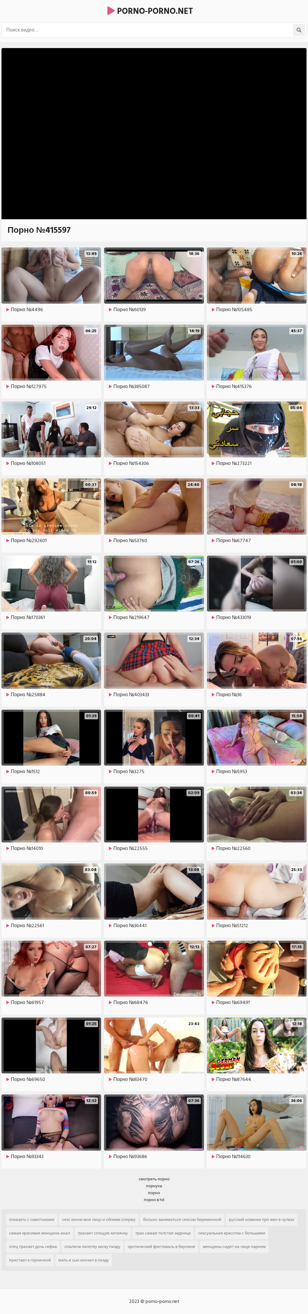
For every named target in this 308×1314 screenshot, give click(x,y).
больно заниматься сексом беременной (182, 1219)
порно (154, 1192)
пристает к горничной (30, 1260)
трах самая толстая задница (163, 1233)
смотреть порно (154, 1179)
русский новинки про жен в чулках (261, 1219)
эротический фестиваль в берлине (161, 1246)
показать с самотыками (31, 1219)
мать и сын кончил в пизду (83, 1260)
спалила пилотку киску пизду (92, 1246)
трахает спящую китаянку (103, 1233)
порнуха (154, 1185)
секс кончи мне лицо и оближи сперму (99, 1219)
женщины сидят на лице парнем (234, 1246)
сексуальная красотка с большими (231, 1233)
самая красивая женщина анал (39, 1233)
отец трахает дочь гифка (33, 1246)
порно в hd (154, 1199)
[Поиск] (299, 30)
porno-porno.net (154, 11)
